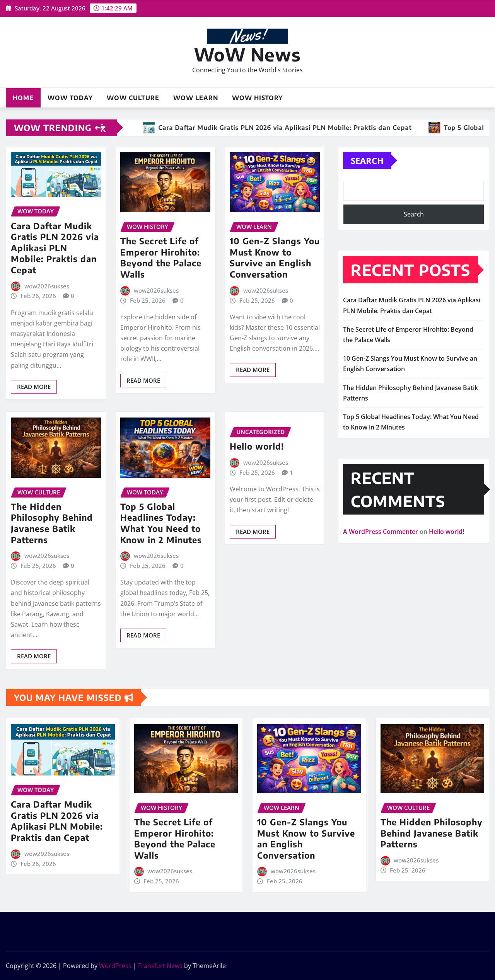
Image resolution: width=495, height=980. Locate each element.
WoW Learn (195, 98)
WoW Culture (133, 98)
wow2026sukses (46, 286)
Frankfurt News (160, 965)
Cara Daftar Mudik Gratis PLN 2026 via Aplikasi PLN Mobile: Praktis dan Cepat (55, 247)
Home (23, 98)
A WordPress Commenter (380, 531)
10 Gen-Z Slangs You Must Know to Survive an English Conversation (275, 257)
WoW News (247, 54)
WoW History (257, 98)
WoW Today (70, 98)
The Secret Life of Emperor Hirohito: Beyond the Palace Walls (160, 257)
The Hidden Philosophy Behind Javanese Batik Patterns (52, 523)
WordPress (115, 965)
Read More (34, 386)
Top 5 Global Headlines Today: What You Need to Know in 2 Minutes (161, 523)
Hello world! (257, 446)
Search (367, 160)
